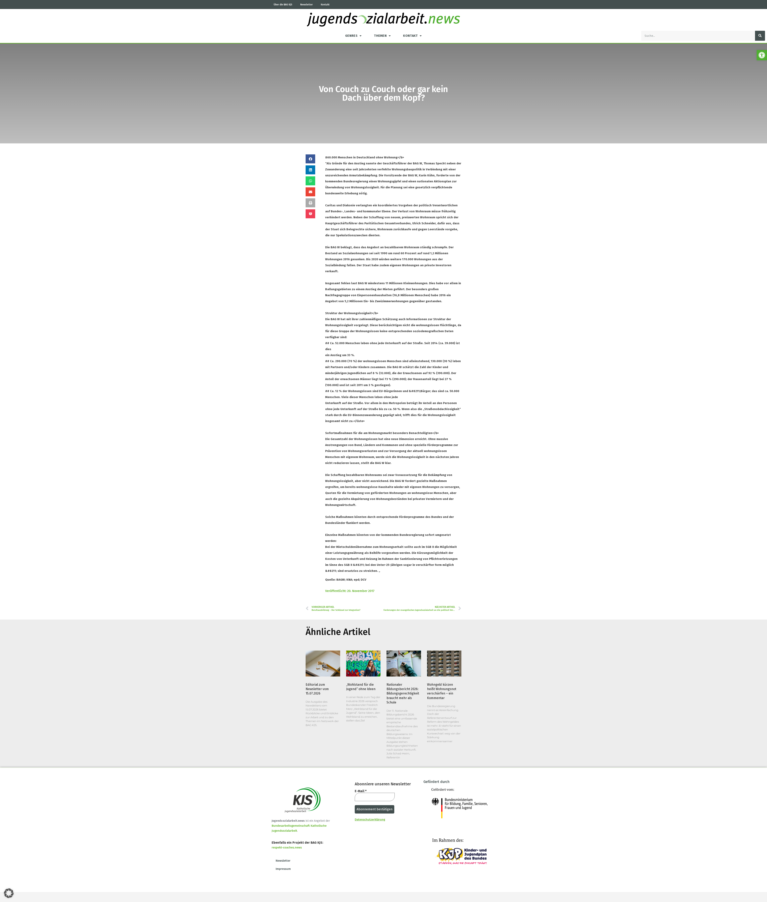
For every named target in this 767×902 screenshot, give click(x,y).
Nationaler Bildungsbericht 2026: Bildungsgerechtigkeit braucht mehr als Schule (402, 693)
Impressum (283, 869)
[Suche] (760, 36)
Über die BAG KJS (283, 4)
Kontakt (325, 4)
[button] (762, 55)
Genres (351, 36)
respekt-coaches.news (287, 847)
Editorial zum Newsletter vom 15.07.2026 (317, 689)
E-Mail (361, 791)
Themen (380, 36)
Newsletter (306, 4)
